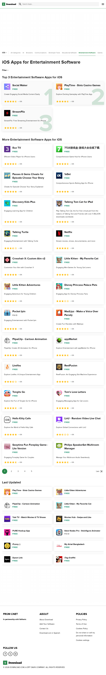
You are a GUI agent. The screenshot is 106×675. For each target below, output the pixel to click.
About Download (46, 620)
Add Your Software (47, 624)
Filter (4, 70)
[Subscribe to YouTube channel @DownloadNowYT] (15, 654)
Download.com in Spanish (50, 633)
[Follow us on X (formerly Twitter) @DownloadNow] (10, 654)
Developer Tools (54, 53)
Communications (41, 53)
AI (23, 53)
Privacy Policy (81, 620)
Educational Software (69, 53)
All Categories (16, 53)
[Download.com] (9, 4)
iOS (3, 53)
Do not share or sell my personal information (85, 634)
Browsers (29, 53)
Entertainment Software (87, 53)
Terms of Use (81, 624)
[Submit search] (20, 4)
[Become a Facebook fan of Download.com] (5, 654)
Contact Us (44, 628)
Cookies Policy (82, 628)
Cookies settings (82, 640)
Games (100, 53)
